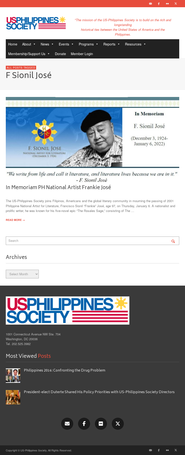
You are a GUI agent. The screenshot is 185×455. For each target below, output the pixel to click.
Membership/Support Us (26, 53)
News (45, 44)
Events (64, 44)
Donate (60, 53)
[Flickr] (167, 3)
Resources (133, 44)
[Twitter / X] (175, 3)
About (26, 44)
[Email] (150, 3)
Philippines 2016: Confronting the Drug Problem (64, 371)
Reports (109, 44)
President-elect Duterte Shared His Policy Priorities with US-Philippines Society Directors (99, 392)
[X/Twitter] (118, 424)
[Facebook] (158, 3)
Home (12, 44)
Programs (86, 44)
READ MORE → (15, 220)
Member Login (82, 53)
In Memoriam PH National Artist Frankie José (58, 188)
